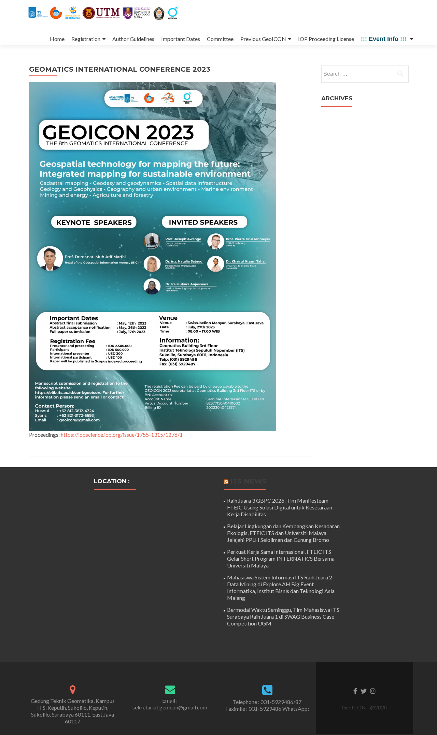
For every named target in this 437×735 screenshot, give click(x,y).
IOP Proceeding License (326, 38)
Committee (220, 38)
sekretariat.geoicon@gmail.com (169, 707)
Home (57, 38)
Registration (85, 38)
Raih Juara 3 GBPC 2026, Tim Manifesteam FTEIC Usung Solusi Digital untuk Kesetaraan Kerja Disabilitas (279, 507)
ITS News (248, 481)
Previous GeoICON (263, 38)
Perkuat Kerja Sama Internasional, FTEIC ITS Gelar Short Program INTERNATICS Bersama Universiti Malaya (281, 558)
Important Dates (180, 38)
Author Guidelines (133, 38)
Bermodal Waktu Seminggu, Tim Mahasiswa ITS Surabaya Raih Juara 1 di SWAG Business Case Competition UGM (283, 616)
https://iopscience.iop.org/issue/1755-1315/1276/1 (122, 434)
